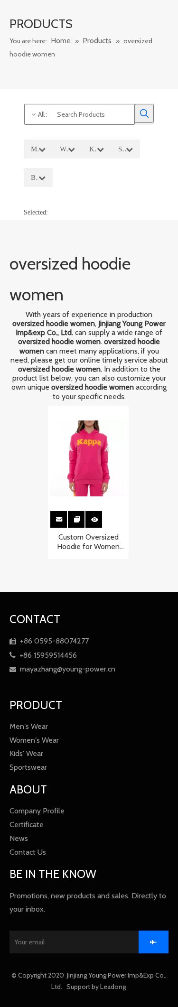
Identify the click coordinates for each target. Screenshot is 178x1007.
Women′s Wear (34, 740)
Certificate (26, 824)
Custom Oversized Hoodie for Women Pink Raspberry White (88, 541)
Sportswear (28, 767)
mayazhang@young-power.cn (62, 668)
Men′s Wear (28, 726)
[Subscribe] (154, 942)
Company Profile (37, 810)
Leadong (113, 986)
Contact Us (27, 852)
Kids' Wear (26, 753)
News (18, 838)
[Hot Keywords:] (144, 113)
